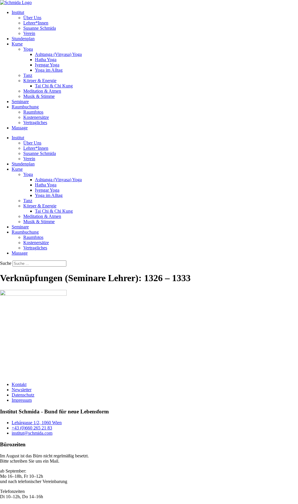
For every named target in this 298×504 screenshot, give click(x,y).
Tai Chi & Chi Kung (54, 85)
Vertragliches (35, 122)
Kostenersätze (36, 117)
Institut (18, 12)
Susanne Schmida (39, 28)
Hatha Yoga (45, 59)
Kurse (17, 43)
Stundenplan (23, 38)
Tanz (27, 75)
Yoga (28, 49)
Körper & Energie (39, 80)
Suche (5, 263)
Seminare (20, 101)
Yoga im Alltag (49, 70)
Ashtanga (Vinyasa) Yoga (58, 54)
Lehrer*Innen (35, 22)
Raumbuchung (25, 106)
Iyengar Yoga (47, 64)
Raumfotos (33, 112)
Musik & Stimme (39, 96)
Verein (29, 33)
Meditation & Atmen (42, 91)
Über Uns (32, 17)
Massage (20, 127)
